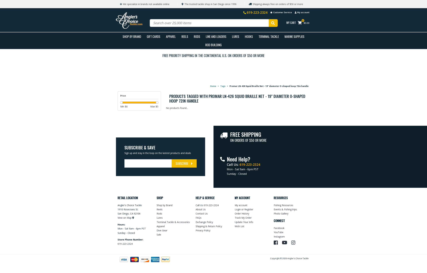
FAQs (198, 217)
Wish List (239, 226)
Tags (223, 86)
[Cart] (300, 23)
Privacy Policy (203, 230)
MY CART (291, 23)
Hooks (249, 36)
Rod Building (213, 45)
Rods (197, 36)
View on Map (125, 217)
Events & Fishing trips (285, 209)
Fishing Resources (283, 205)
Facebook (279, 228)
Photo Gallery (281, 213)
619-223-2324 (257, 12)
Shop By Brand (132, 36)
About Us (201, 209)
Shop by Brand (164, 205)
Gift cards (153, 36)
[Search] (273, 23)
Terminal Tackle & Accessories (173, 222)
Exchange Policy (204, 222)
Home (213, 86)
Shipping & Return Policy (209, 226)
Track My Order (243, 217)
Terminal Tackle (269, 36)
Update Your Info (244, 222)
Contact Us (202, 213)
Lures (235, 36)
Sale (159, 234)
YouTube (278, 232)
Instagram (279, 236)
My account (303, 12)
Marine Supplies (294, 36)
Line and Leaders (216, 36)
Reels (184, 36)
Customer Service (282, 12)
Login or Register (244, 209)
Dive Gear (162, 230)
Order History (242, 213)
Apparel (171, 36)
